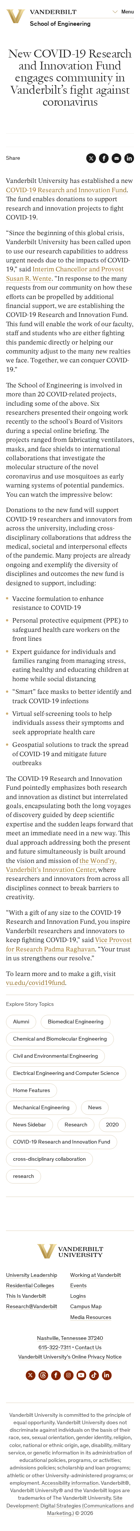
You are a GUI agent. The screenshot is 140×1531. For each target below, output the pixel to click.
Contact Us (88, 1348)
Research (76, 1125)
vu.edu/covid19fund (35, 983)
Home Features (31, 1091)
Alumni (21, 1022)
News (95, 1108)
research (23, 1176)
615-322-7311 (54, 1348)
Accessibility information (70, 1483)
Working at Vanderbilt (95, 1275)
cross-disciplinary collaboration (49, 1159)
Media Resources (90, 1317)
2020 (112, 1125)
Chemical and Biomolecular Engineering (60, 1039)
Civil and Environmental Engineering (55, 1056)
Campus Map (86, 1307)
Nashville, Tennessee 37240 (70, 1338)
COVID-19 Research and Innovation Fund (66, 190)
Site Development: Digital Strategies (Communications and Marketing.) (70, 1506)
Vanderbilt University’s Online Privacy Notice (70, 1357)
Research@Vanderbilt (31, 1307)
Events (78, 1286)
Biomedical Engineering (75, 1022)
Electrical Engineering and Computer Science (66, 1073)
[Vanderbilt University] (70, 1251)
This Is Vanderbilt (26, 1296)
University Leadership (31, 1275)
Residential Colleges (30, 1286)
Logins (78, 1296)
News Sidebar (29, 1125)
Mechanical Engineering (41, 1108)
